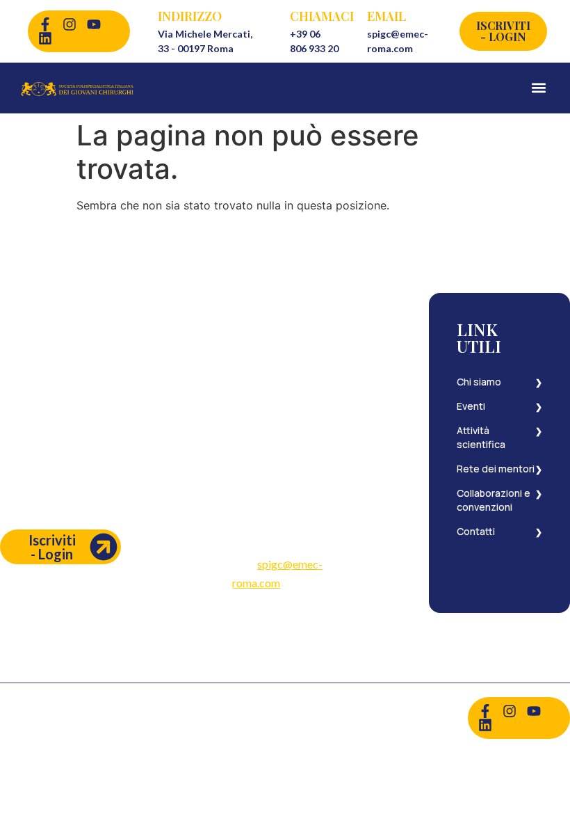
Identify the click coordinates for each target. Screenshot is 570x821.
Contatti (476, 531)
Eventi (471, 406)
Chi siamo (479, 381)
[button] (538, 88)
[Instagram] (69, 24)
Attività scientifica (481, 437)
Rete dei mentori (496, 468)
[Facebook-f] (45, 24)
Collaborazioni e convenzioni (493, 499)
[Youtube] (94, 24)
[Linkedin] (45, 38)
